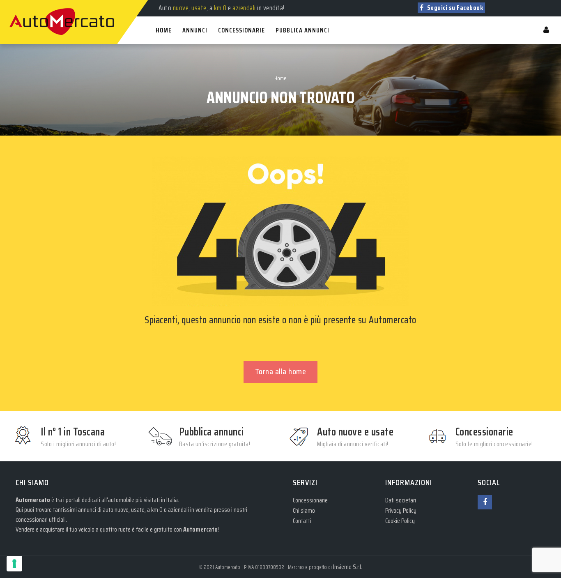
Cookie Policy (400, 521)
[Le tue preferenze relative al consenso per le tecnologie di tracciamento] (14, 563)
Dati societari (400, 500)
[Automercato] (17, 4)
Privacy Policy (400, 510)
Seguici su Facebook (454, 7)
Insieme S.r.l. (347, 567)
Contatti (302, 521)
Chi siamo (304, 510)
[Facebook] (485, 502)
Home (280, 78)
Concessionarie (310, 500)
